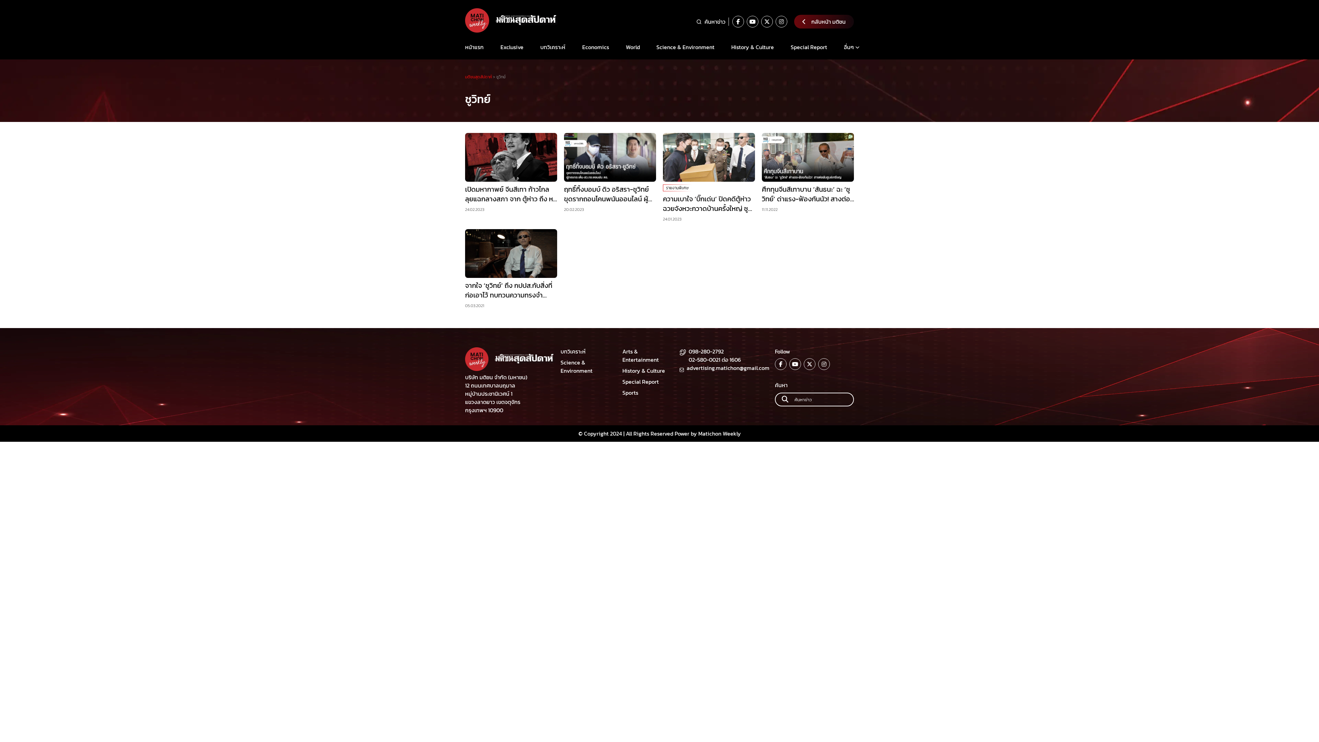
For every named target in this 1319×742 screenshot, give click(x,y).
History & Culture (752, 47)
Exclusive (511, 47)
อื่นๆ (849, 47)
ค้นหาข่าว (714, 22)
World (633, 47)
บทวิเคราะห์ (552, 47)
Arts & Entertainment (640, 355)
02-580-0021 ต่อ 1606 (715, 360)
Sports (630, 393)
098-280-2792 (706, 351)
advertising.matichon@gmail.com (728, 368)
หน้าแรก (474, 47)
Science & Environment (685, 47)
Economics (595, 47)
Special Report (809, 47)
